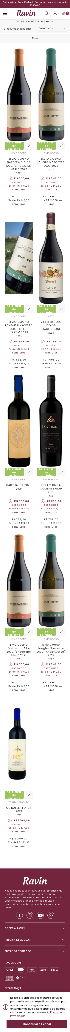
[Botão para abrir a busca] (46, 13)
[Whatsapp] (50, 915)
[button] (52, 28)
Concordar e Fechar (37, 1024)
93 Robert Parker (44, 21)
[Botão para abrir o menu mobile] (5, 13)
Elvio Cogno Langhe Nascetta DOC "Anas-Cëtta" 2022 (51, 650)
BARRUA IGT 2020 (18, 485)
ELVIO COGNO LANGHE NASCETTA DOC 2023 (51, 162)
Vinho (29, 21)
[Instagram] (30, 915)
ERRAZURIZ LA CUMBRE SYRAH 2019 (51, 488)
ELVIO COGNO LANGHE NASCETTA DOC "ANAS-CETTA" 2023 (18, 327)
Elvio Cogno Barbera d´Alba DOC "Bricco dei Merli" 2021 (19, 650)
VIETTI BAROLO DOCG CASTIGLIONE (51, 325)
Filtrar (35, 38)
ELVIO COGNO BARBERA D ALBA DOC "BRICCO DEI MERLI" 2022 (19, 164)
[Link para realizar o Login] (55, 13)
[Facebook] (19, 915)
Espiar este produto (29, 146)
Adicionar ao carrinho (14, 146)
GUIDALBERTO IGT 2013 (19, 809)
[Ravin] (26, 13)
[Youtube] (40, 915)
